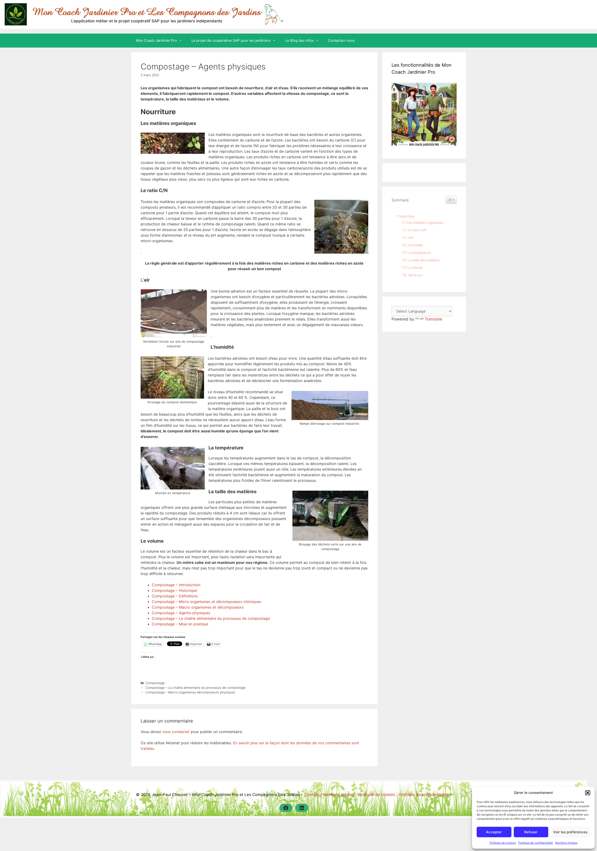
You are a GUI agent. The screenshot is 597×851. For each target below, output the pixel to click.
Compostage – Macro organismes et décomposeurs (197, 607)
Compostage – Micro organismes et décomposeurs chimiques (206, 601)
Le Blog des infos (299, 40)
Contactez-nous (341, 40)
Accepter (494, 832)
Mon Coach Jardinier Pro (156, 40)
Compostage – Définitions (175, 596)
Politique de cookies (502, 842)
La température (419, 253)
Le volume (415, 267)
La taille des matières (424, 260)
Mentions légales (566, 842)
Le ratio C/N (417, 230)
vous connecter (176, 731)
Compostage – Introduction (176, 584)
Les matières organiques (425, 222)
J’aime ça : (415, 275)
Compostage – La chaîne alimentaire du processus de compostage (211, 618)
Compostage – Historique (174, 590)
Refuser (531, 832)
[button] (587, 792)
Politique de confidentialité (535, 842)
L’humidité (415, 245)
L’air (410, 237)
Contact (311, 794)
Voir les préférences (570, 832)
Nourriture (406, 216)
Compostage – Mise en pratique (180, 624)
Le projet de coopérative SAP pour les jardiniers (231, 40)
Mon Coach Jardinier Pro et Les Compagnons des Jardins (146, 12)
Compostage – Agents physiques (181, 612)
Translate (433, 319)
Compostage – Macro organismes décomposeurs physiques (190, 692)
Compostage (155, 683)
